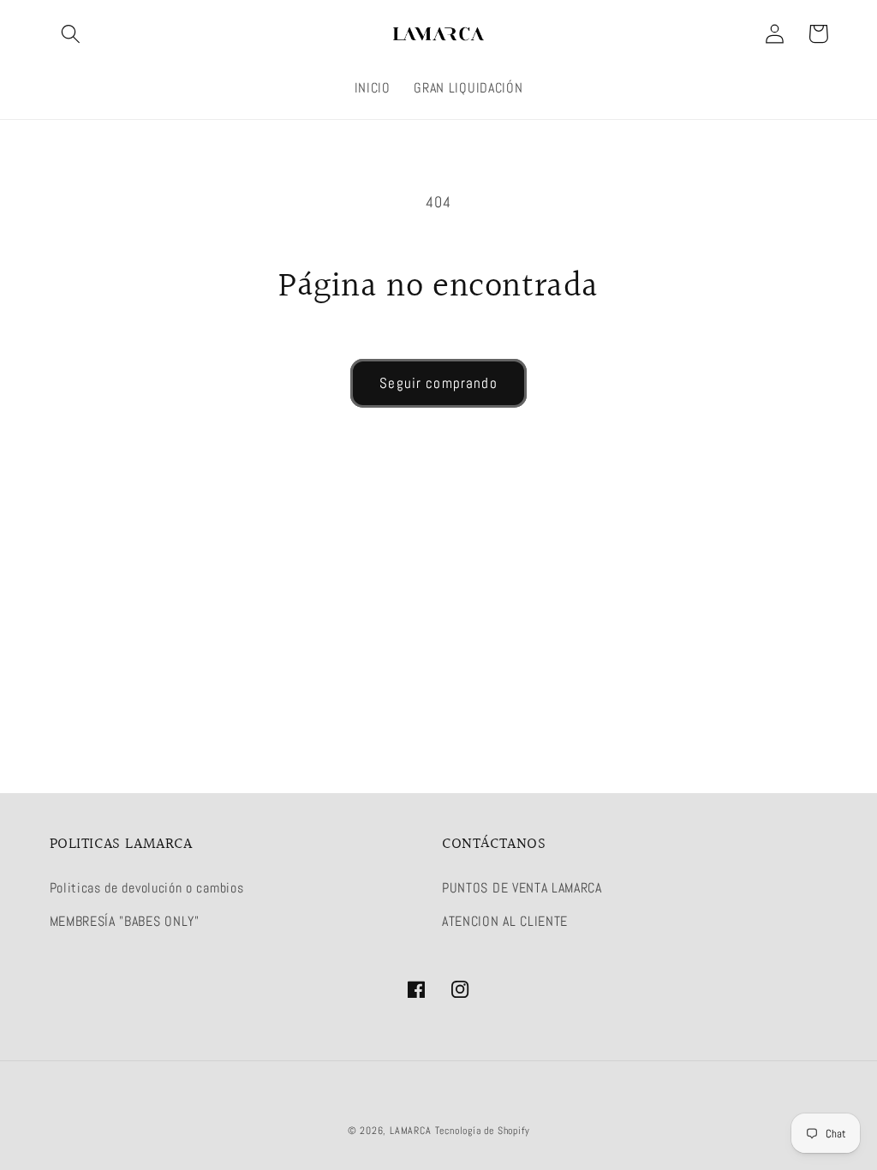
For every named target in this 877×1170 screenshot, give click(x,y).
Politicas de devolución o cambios (147, 888)
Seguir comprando (438, 382)
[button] (71, 34)
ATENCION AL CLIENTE (505, 921)
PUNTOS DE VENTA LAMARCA (522, 888)
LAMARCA (412, 1131)
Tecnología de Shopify (482, 1131)
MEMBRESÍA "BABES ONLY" (125, 921)
